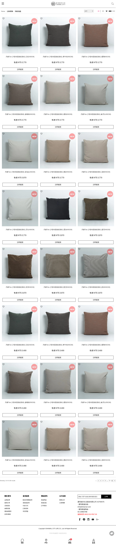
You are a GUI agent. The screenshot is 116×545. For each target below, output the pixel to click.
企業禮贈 (62, 503)
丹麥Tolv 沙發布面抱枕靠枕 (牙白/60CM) (20, 229)
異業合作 (62, 500)
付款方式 (25, 505)
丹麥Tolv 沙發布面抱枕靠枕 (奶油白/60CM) (20, 172)
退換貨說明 (26, 503)
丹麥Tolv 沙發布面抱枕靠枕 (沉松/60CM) (20, 57)
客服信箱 (44, 503)
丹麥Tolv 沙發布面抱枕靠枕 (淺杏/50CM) (96, 460)
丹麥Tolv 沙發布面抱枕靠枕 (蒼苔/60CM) (96, 229)
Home (3, 11)
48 (103, 11)
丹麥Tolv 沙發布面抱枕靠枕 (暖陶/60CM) (96, 57)
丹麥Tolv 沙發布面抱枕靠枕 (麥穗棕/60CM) (20, 114)
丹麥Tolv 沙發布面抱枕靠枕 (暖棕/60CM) (58, 114)
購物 (69, 541)
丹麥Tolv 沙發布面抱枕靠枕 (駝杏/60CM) (58, 287)
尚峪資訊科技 (62, 533)
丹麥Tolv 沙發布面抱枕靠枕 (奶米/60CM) (96, 287)
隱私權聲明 (8, 511)
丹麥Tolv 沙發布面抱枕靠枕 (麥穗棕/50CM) (20, 402)
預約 (22, 543)
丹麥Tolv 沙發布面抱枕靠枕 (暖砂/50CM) (58, 460)
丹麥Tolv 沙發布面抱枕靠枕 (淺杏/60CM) (96, 172)
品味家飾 (10, 11)
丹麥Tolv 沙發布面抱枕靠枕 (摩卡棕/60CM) (58, 57)
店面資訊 (7, 505)
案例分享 (7, 503)
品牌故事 (7, 500)
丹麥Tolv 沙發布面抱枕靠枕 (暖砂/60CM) (58, 172)
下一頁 (111, 481)
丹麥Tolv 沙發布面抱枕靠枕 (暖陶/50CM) (96, 345)
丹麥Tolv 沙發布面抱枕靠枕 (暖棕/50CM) (58, 402)
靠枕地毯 (18, 11)
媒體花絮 (7, 508)
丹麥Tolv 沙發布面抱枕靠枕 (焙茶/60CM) (20, 287)
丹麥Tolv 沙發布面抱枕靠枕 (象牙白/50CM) (96, 402)
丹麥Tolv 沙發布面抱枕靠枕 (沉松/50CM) (20, 345)
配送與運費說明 (27, 500)
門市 (46, 543)
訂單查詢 (44, 505)
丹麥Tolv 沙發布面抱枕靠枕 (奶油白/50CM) (20, 460)
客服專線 (44, 500)
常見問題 (25, 511)
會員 (93, 543)
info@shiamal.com (84, 507)
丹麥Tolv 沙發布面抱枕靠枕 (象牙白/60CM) (96, 114)
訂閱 (106, 496)
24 (98, 11)
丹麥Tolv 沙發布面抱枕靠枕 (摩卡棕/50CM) (58, 345)
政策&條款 (8, 514)
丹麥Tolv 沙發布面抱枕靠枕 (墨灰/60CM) (58, 229)
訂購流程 (25, 508)
